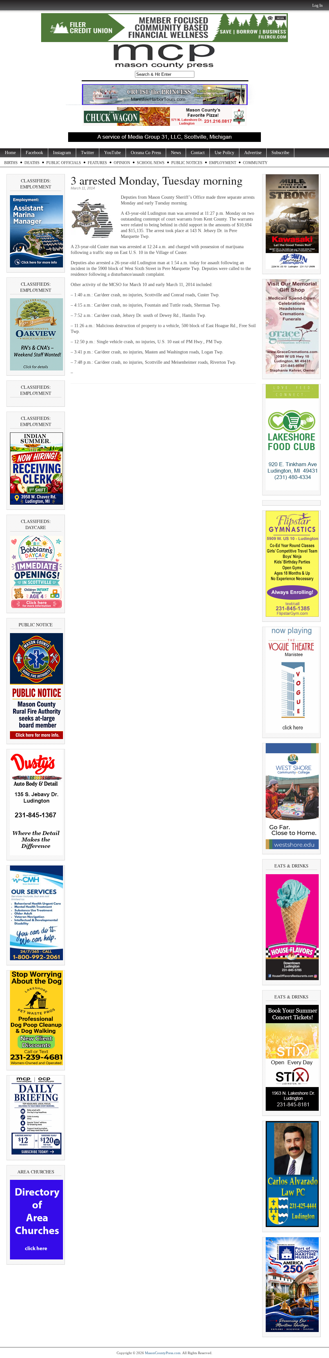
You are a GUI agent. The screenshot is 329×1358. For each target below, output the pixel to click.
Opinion (122, 163)
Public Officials (63, 163)
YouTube (112, 152)
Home (10, 152)
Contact (198, 152)
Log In (317, 5)
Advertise (253, 152)
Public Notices (186, 163)
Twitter (87, 152)
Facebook (34, 152)
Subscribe (280, 152)
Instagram (62, 152)
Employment (222, 163)
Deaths (32, 163)
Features (97, 163)
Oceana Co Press (146, 152)
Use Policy (224, 152)
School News (150, 163)
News (176, 152)
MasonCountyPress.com (163, 1353)
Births (11, 163)
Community (255, 163)
